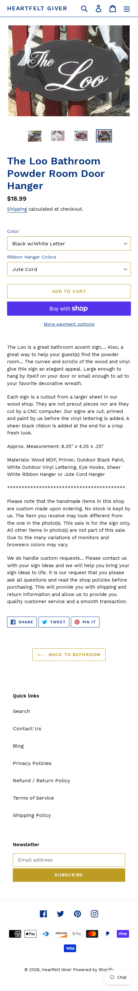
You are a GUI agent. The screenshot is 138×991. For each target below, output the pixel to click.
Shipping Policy (32, 815)
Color (13, 231)
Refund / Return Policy (41, 780)
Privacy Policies (32, 763)
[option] (34, 136)
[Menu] (127, 8)
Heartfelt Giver (37, 8)
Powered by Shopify (93, 969)
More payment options (69, 324)
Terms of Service (33, 798)
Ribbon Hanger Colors (31, 256)
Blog (18, 746)
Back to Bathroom (73, 654)
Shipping (17, 209)
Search (21, 711)
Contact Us (27, 728)
